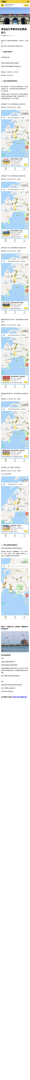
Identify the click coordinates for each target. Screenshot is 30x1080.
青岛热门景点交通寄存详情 (20, 697)
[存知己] (13, 2)
